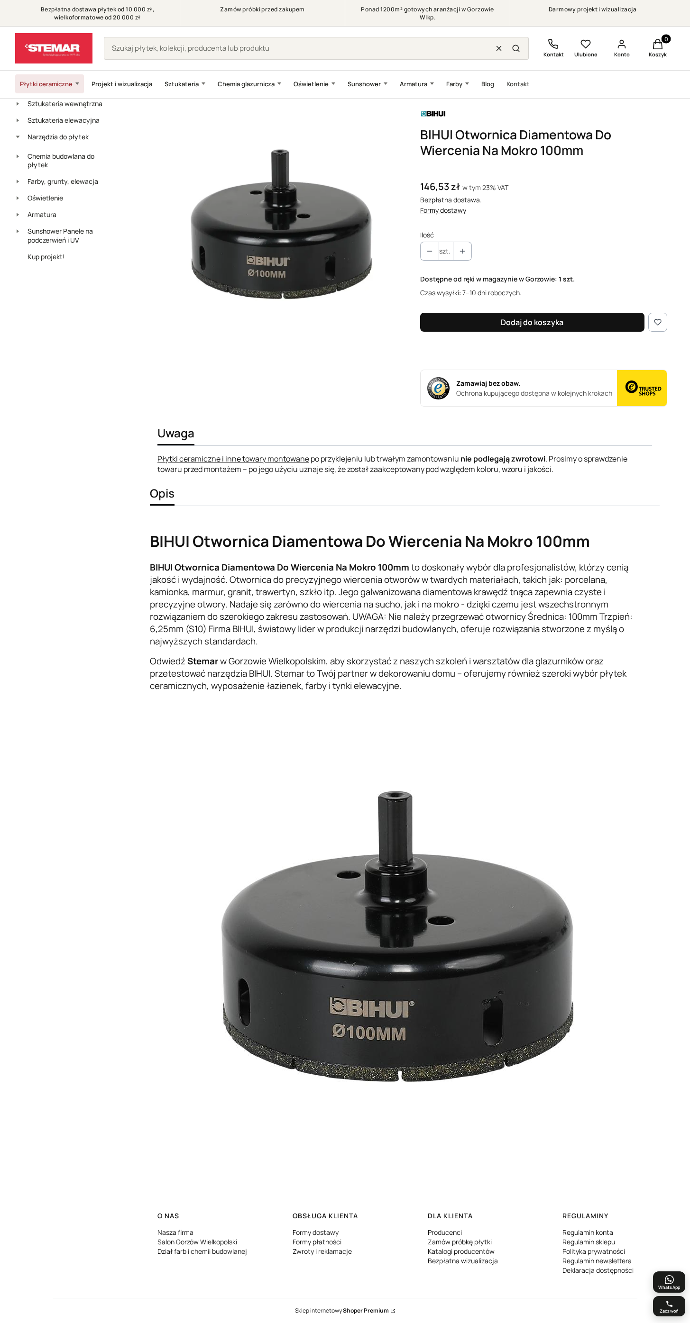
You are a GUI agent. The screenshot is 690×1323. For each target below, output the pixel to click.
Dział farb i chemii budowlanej (202, 1251)
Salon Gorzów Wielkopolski (197, 1241)
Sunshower (364, 84)
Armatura (413, 84)
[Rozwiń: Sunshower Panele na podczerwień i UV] (17, 231)
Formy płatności (317, 1241)
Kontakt (518, 84)
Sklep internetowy (342, 1310)
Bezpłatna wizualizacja (463, 1260)
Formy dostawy (443, 210)
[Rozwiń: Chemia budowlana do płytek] (17, 156)
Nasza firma (175, 1232)
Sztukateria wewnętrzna (65, 103)
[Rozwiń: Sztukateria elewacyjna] (17, 120)
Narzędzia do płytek (58, 136)
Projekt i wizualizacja (122, 84)
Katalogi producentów (461, 1251)
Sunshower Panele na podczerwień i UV (60, 236)
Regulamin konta (587, 1232)
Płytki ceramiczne (46, 84)
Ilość (427, 234)
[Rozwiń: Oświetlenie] (17, 198)
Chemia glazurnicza (246, 84)
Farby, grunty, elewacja (63, 181)
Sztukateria (182, 84)
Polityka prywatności (593, 1251)
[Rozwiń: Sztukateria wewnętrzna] (17, 104)
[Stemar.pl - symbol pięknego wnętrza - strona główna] (53, 48)
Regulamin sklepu (588, 1241)
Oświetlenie (311, 84)
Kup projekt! (46, 256)
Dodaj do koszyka (532, 322)
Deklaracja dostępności (598, 1270)
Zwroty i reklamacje (322, 1251)
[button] (515, 48)
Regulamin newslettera (597, 1260)
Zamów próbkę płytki (460, 1241)
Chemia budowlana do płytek (61, 161)
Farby (454, 84)
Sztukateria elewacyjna (64, 120)
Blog (487, 84)
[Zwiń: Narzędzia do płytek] (17, 137)
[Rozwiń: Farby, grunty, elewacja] (17, 181)
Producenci (445, 1232)
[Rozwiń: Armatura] (17, 215)
